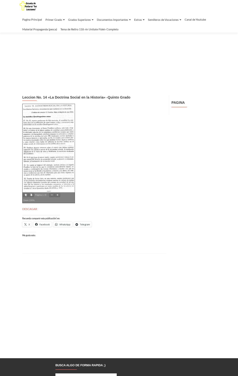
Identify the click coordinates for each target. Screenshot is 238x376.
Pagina (178, 102)
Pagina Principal (32, 19)
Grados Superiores (79, 19)
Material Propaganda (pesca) (39, 29)
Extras (138, 19)
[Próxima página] (31, 195)
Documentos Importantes (112, 19)
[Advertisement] (119, 58)
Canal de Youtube (195, 19)
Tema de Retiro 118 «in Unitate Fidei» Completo (89, 29)
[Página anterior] (25, 195)
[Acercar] (57, 195)
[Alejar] (52, 195)
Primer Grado (53, 19)
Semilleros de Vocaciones (163, 19)
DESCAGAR (29, 209)
